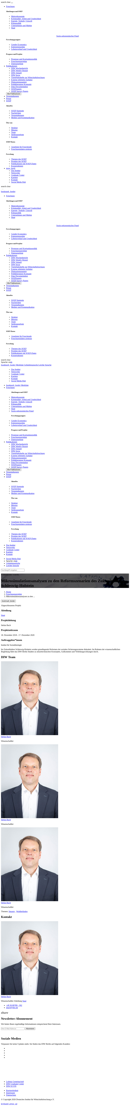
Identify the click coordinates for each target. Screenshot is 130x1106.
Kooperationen (17, 166)
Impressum (10, 1093)
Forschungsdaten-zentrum (21, 149)
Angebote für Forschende (21, 147)
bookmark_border (8, 191)
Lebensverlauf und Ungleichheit (24, 49)
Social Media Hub (18, 182)
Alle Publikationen (13, 94)
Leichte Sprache (12, 565)
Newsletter (5, 1033)
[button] (6, 2)
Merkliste (17, 385)
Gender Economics (19, 44)
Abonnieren (30, 1029)
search (3, 2)
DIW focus (15, 75)
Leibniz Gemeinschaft (15, 1081)
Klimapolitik (16, 23)
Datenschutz (11, 1095)
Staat (13, 28)
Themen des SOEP (19, 159)
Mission (14, 130)
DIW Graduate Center (15, 1084)
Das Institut (15, 170)
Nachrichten (16, 113)
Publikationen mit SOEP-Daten (23, 164)
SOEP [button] (8, 101)
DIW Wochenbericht (19, 68)
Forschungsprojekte (19, 61)
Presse (8, 98)
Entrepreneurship (18, 47)
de (11, 362)
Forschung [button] (10, 6)
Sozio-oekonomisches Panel (67, 36)
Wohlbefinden (22, 911)
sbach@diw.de (12, 1008)
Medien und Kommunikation (22, 118)
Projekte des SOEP (19, 161)
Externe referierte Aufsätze (21, 80)
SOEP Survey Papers (19, 91)
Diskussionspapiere (19, 82)
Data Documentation (19, 87)
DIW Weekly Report (19, 71)
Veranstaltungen (12, 96)
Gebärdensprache (13, 563)
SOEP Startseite (17, 111)
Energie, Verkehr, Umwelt (21, 21)
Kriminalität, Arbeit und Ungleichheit (26, 19)
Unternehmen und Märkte (21, 25)
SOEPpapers (16, 89)
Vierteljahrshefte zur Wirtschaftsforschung (28, 77)
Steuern (12, 911)
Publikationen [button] (11, 66)
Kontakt (14, 137)
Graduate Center (17, 175)
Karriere (14, 177)
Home (8, 592)
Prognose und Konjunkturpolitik (24, 59)
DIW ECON (11, 1086)
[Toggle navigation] (12, 2)
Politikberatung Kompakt (21, 84)
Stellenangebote (17, 135)
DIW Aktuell (16, 73)
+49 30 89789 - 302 (14, 1005)
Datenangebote (17, 64)
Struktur (14, 128)
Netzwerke (15, 173)
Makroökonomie (18, 16)
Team (13, 132)
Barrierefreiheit (12, 1090)
